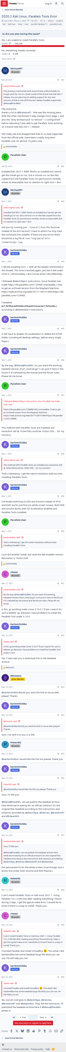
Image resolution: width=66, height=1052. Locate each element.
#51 (62, 583)
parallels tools (56, 24)
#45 (62, 328)
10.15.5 (34, 20)
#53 (62, 687)
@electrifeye (31, 812)
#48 (62, 453)
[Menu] (4, 3)
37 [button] (7, 43)
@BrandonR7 (24, 112)
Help (48, 1049)
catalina (59, 20)
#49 (62, 496)
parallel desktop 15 (39, 24)
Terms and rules (21, 1049)
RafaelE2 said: (10, 931)
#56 (62, 778)
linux (20, 24)
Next (42, 1017)
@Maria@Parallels (12, 103)
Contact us (7, 1049)
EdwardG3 (22, 309)
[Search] (62, 3)
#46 (62, 360)
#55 (62, 753)
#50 (62, 531)
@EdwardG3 (12, 816)
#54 (62, 715)
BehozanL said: (10, 721)
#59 (62, 925)
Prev (23, 1017)
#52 (62, 635)
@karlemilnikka (10, 692)
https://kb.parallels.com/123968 (25, 284)
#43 (62, 201)
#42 (62, 166)
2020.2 (51, 20)
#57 (62, 835)
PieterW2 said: (10, 784)
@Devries (44, 812)
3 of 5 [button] (33, 1017)
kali (4, 24)
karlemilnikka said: (12, 86)
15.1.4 (42, 20)
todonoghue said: (12, 207)
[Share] (58, 80)
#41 (62, 80)
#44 (62, 261)
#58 (62, 890)
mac (26, 24)
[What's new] (56, 3)
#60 (62, 977)
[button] (3, 1044)
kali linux (12, 24)
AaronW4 (8, 20)
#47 (62, 395)
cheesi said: (9, 641)
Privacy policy (37, 1049)
